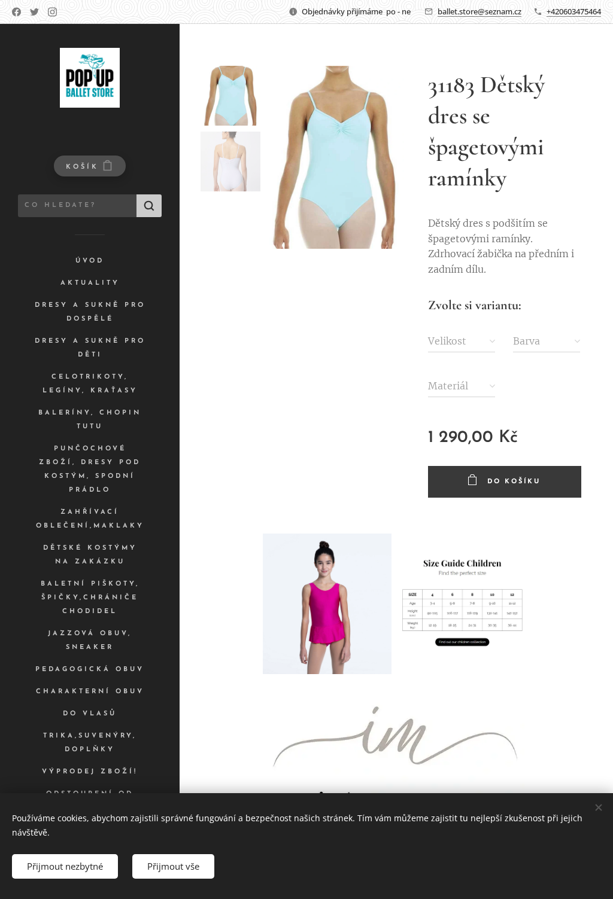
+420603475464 (574, 11)
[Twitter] (34, 12)
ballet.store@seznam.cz (479, 11)
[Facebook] (16, 12)
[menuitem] (90, 261)
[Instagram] (52, 12)
